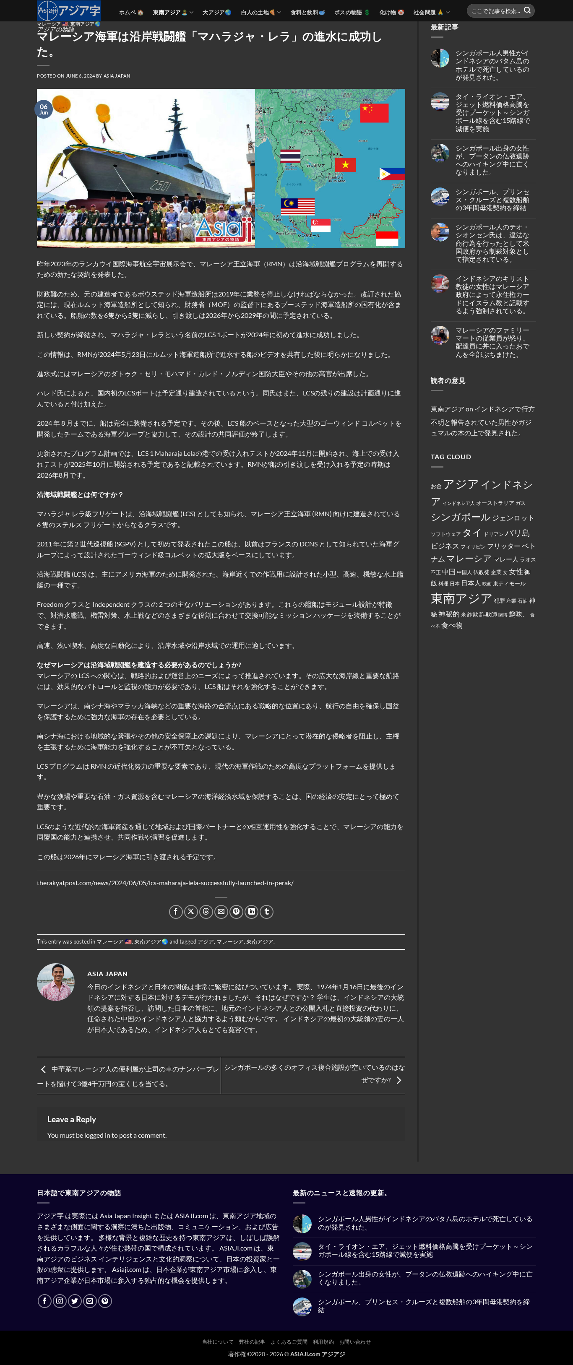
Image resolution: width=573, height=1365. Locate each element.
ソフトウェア (446, 534)
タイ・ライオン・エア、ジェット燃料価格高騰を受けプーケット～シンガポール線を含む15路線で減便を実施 (493, 112)
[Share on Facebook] (176, 912)
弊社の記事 (252, 1342)
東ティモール (509, 583)
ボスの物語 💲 (352, 12)
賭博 (503, 614)
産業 (511, 600)
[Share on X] (191, 912)
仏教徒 (481, 572)
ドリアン (494, 534)
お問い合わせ (355, 1342)
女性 (516, 571)
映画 (487, 583)
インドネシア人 (459, 503)
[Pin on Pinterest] (236, 912)
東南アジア (259, 941)
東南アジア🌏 (85, 23)
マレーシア (230, 941)
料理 (443, 583)
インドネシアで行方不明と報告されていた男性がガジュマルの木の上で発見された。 (483, 421)
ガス (521, 503)
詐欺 (472, 614)
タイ (472, 532)
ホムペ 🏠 (131, 12)
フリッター (504, 546)
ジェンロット (513, 518)
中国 (449, 571)
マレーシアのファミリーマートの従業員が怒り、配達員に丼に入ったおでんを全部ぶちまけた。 (492, 342)
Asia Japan (117, 75)
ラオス (528, 559)
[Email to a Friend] (221, 912)
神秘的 (449, 613)
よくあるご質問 (289, 1342)
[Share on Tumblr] (266, 912)
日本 (455, 583)
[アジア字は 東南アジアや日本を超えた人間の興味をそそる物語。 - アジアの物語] (72, 10)
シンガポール (461, 517)
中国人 (464, 572)
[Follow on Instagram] (60, 1301)
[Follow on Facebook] (45, 1301)
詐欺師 (488, 614)
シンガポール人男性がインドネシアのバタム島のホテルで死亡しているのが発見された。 (492, 65)
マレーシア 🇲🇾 (52, 23)
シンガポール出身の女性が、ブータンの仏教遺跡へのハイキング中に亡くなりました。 (492, 160)
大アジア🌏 (217, 12)
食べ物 (452, 625)
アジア (206, 941)
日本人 (471, 583)
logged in (97, 1135)
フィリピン (473, 546)
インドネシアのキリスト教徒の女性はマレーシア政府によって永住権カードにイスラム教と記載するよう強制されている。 (492, 294)
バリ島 (517, 533)
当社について (218, 1342)
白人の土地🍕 (258, 12)
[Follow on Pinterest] (105, 1301)
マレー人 (505, 559)
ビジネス (445, 546)
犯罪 (499, 600)
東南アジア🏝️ (170, 12)
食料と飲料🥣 (308, 12)
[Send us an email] (90, 1301)
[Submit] (527, 11)
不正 (436, 572)
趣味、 (519, 614)
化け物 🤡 (392, 12)
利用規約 (323, 1342)
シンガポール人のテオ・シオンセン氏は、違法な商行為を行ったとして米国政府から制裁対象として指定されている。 (492, 243)
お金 (436, 486)
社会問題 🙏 (429, 12)
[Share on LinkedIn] (251, 912)
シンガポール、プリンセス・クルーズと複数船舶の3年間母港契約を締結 (492, 199)
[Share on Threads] (206, 912)
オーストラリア (495, 502)
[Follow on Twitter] (75, 1301)
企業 (496, 572)
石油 (523, 600)
